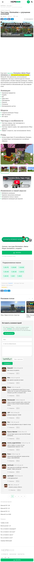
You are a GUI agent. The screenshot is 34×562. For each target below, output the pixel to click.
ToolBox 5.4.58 (4, 522)
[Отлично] (7, 287)
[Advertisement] (17, 54)
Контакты (21, 554)
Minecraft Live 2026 (6, 514)
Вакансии (12, 554)
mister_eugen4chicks (14, 443)
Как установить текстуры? (8, 531)
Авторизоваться (9, 333)
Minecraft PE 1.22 (5, 508)
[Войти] (28, 1)
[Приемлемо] (3, 287)
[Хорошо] (6, 287)
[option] (17, 154)
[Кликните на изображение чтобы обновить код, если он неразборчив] (7, 359)
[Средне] (4, 287)
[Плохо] (2, 287)
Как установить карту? (7, 534)
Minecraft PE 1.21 (5, 511)
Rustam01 (10, 283)
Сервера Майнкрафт (6, 540)
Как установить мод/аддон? (8, 528)
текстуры (10, 73)
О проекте (4, 554)
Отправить (7, 363)
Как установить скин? (7, 537)
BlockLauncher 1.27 (6, 525)
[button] (2, 1)
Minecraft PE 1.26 (5, 505)
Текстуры (9, 5)
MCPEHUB (3, 5)
